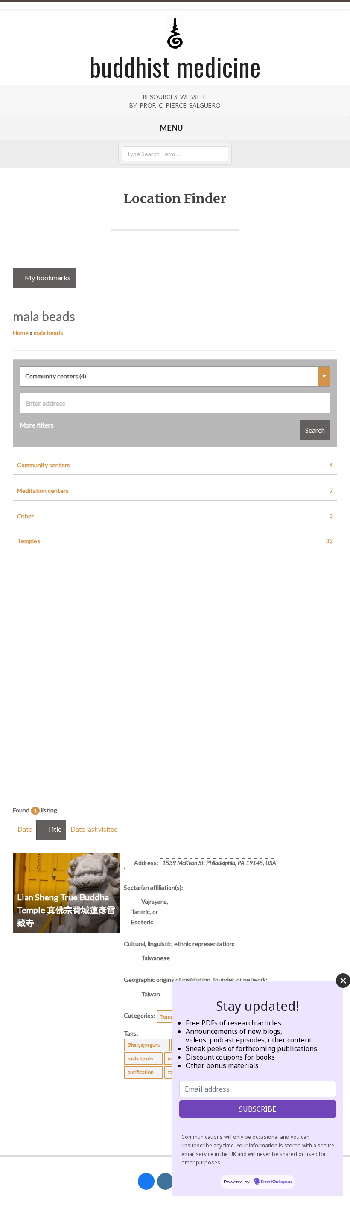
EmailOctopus (276, 1182)
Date (25, 829)
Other (175, 516)
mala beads (48, 332)
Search (315, 430)
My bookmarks (46, 278)
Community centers (175, 465)
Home (21, 332)
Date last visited (94, 829)
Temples (175, 540)
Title (53, 829)
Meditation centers (175, 490)
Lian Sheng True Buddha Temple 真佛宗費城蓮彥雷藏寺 (66, 910)
